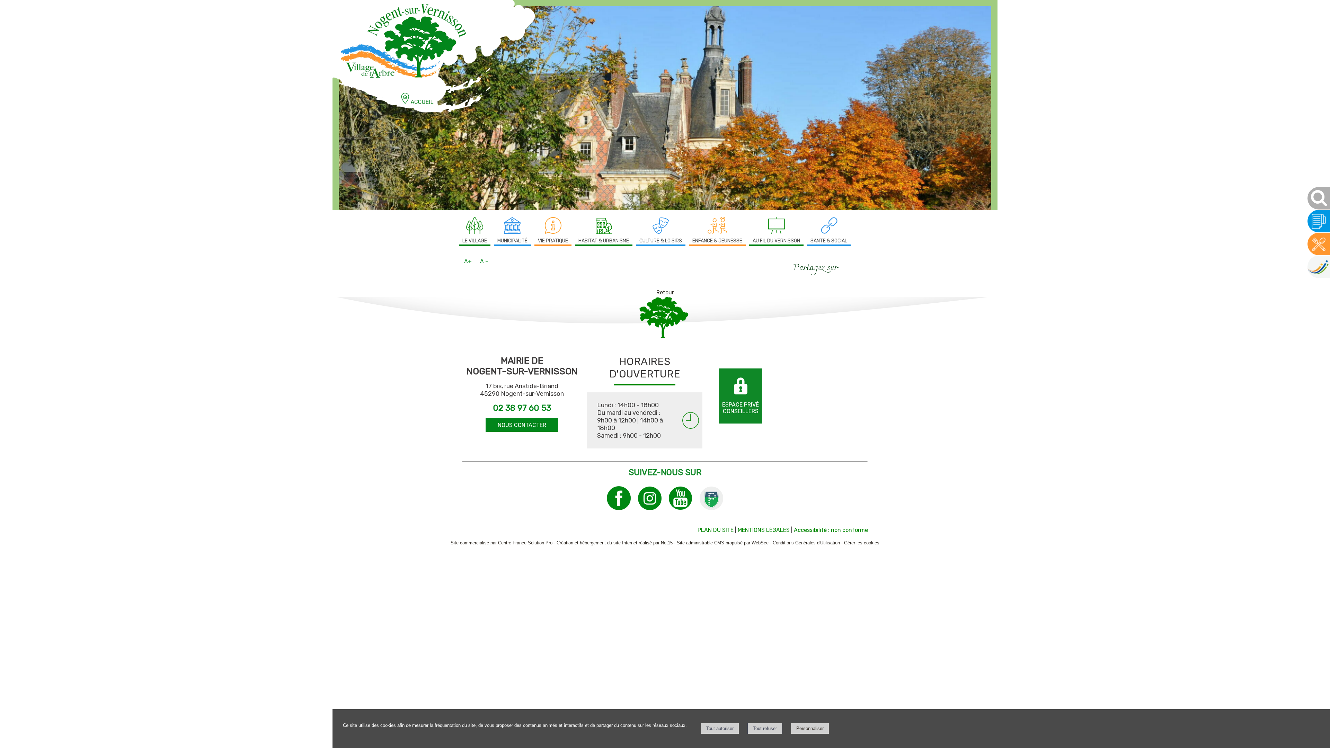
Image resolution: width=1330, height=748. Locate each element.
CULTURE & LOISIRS (660, 241)
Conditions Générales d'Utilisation (806, 542)
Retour (665, 292)
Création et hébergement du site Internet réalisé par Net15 (615, 542)
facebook (846, 266)
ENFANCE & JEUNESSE (717, 241)
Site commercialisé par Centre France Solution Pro (501, 542)
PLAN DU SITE (716, 530)
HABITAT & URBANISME (603, 241)
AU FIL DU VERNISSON (776, 241)
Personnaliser (810, 728)
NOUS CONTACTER (522, 425)
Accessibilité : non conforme (831, 530)
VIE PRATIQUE (553, 241)
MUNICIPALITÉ (512, 241)
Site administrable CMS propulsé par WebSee (723, 542)
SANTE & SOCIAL (828, 241)
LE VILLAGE (474, 241)
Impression (857, 265)
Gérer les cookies (861, 542)
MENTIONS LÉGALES (764, 530)
